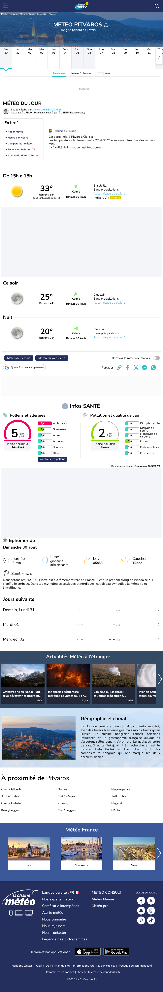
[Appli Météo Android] (116, 952)
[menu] (6, 6)
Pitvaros (52, 14)
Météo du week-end (51, 358)
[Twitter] (151, 901)
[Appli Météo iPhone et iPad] (88, 952)
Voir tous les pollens (52, 459)
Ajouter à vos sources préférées (27, 367)
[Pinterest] (141, 920)
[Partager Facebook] (127, 367)
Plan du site (62, 966)
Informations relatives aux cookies (94, 966)
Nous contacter (54, 932)
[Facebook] (141, 901)
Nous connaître (54, 919)
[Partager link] (119, 367)
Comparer (103, 73)
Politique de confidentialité (135, 966)
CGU (39, 966)
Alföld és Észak (27, 14)
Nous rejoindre (54, 925)
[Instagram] (151, 911)
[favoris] (106, 24)
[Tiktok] (151, 920)
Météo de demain (18, 358)
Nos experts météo (57, 899)
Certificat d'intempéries (60, 905)
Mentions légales (22, 966)
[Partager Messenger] (144, 367)
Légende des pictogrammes (64, 939)
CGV (48, 966)
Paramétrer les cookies (60, 972)
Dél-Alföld (41, 14)
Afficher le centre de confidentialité (99, 972)
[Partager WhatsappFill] (153, 367)
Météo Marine (103, 899)
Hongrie (13, 14)
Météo (4, 14)
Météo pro (100, 905)
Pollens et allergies (27, 415)
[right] (159, 57)
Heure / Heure (80, 73)
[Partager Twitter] (136, 367)
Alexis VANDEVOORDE (46, 109)
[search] (157, 6)
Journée (59, 73)
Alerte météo (52, 912)
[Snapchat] (141, 911)
